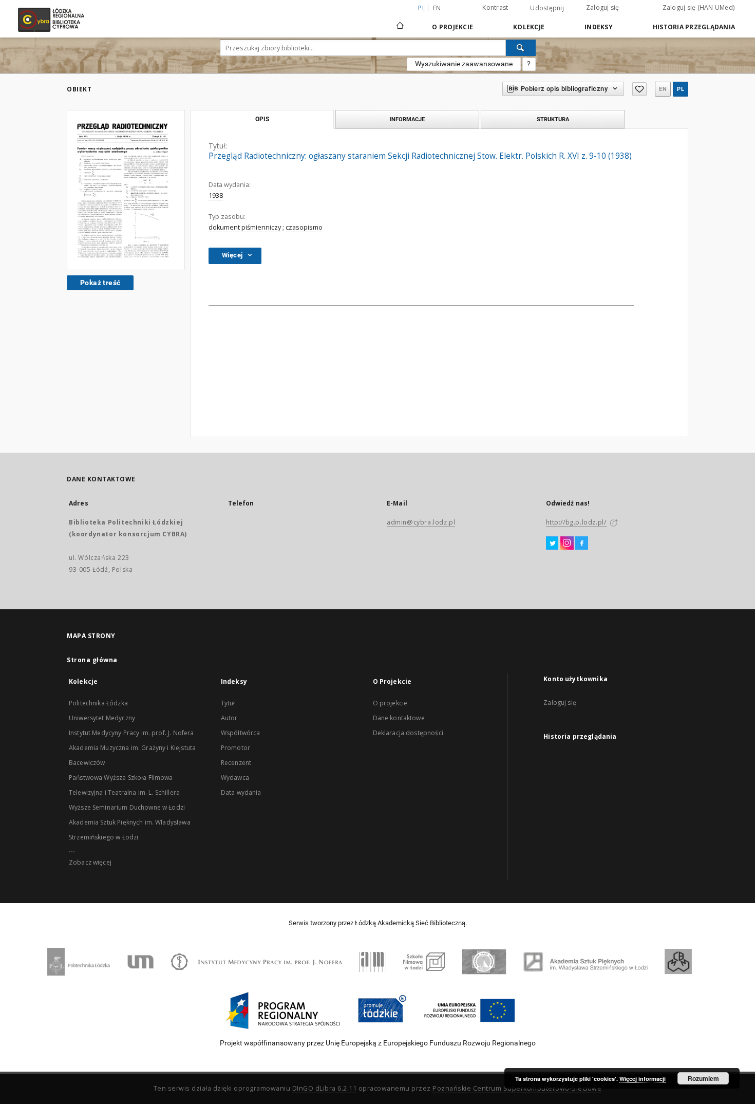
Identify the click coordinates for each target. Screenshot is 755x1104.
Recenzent (236, 762)
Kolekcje (528, 27)
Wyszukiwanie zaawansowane (464, 64)
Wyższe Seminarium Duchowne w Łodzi (127, 807)
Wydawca (235, 777)
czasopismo (304, 227)
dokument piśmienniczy (245, 227)
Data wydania (241, 792)
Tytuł (228, 703)
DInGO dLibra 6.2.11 (324, 1088)
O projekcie (390, 703)
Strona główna (92, 660)
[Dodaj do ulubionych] (639, 89)
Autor (229, 718)
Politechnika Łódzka (98, 703)
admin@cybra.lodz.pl (421, 522)
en (437, 8)
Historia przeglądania (694, 27)
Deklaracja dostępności (408, 732)
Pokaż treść (100, 282)
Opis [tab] (262, 119)
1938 (216, 195)
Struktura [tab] (553, 119)
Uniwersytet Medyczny (102, 718)
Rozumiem (703, 1078)
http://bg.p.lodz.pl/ (576, 522)
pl (680, 89)
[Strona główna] (400, 21)
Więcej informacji (642, 1078)
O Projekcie (452, 27)
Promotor (235, 747)
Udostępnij (547, 8)
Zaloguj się (602, 7)
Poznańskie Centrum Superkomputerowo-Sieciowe (516, 1088)
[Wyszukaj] (521, 48)
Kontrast (495, 7)
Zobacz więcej (90, 862)
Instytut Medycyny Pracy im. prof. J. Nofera (131, 732)
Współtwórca (240, 732)
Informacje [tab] (407, 119)
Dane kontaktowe (399, 718)
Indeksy (598, 27)
